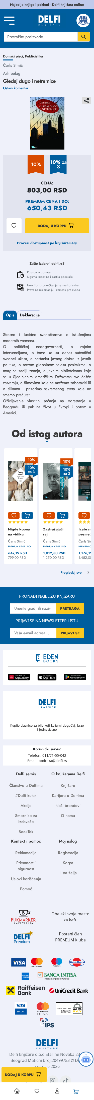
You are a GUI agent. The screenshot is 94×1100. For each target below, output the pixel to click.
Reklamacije (26, 853)
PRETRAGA (70, 608)
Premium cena (41, 201)
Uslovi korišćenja (26, 879)
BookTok (26, 832)
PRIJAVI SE (70, 633)
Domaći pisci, (14, 56)
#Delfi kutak (26, 795)
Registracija (68, 853)
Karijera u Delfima (68, 795)
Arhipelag (11, 73)
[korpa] (27, 515)
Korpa (68, 863)
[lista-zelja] (14, 515)
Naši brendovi (67, 805)
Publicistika (34, 56)
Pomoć (26, 889)
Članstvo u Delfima (26, 785)
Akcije (26, 805)
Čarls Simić (13, 65)
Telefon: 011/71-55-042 (47, 755)
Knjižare (68, 785)
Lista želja (68, 873)
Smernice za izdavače (26, 818)
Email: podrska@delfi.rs (47, 760)
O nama (68, 815)
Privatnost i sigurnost (26, 866)
